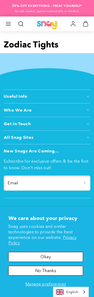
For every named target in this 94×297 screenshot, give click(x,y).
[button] (8, 24)
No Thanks (45, 270)
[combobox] (71, 292)
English (72, 292)
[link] (73, 24)
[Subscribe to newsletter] (84, 183)
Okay (45, 256)
